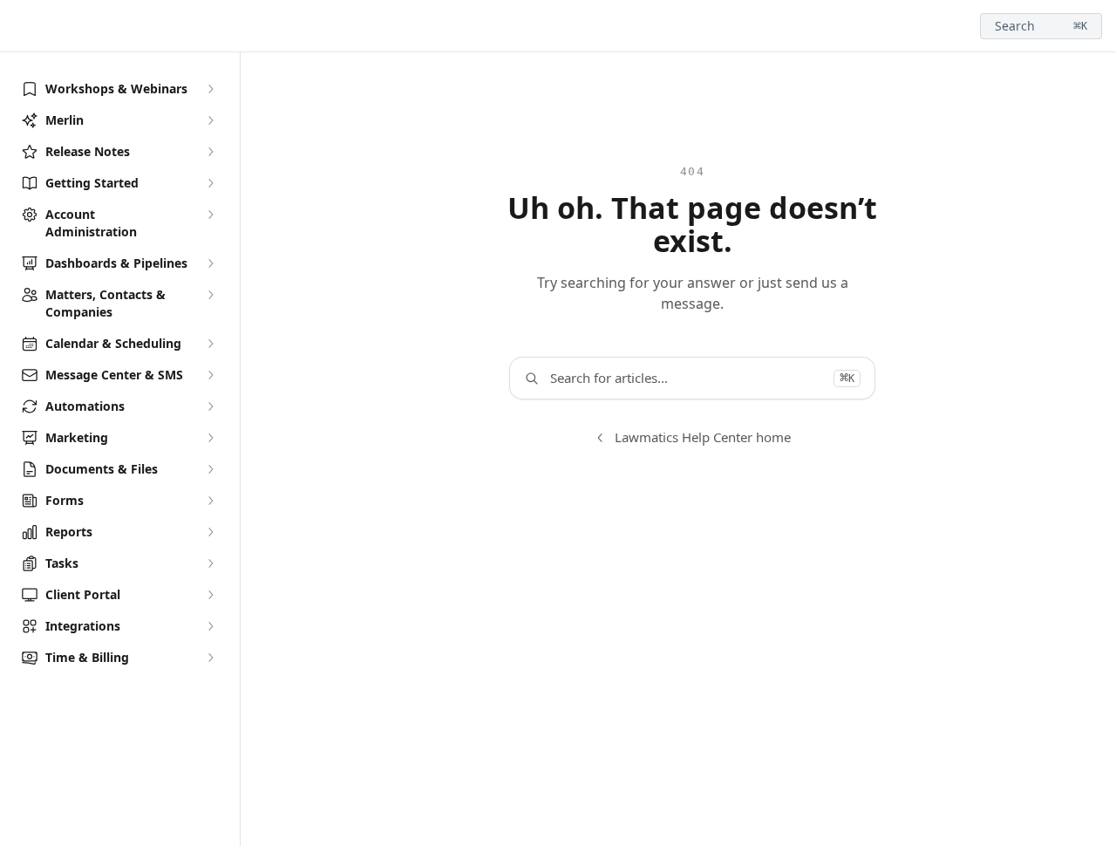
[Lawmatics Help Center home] (17, 26)
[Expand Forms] (210, 500)
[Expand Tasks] (210, 563)
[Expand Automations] (210, 406)
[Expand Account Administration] (210, 214)
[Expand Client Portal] (210, 595)
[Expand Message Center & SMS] (210, 375)
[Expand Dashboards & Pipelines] (210, 263)
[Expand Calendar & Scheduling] (210, 343)
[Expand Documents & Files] (210, 469)
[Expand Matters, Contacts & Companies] (210, 295)
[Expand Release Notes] (210, 152)
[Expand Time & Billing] (210, 657)
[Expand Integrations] (210, 626)
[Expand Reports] (210, 532)
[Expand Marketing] (210, 438)
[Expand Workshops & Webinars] (210, 89)
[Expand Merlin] (210, 120)
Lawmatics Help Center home (703, 437)
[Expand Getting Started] (210, 183)
